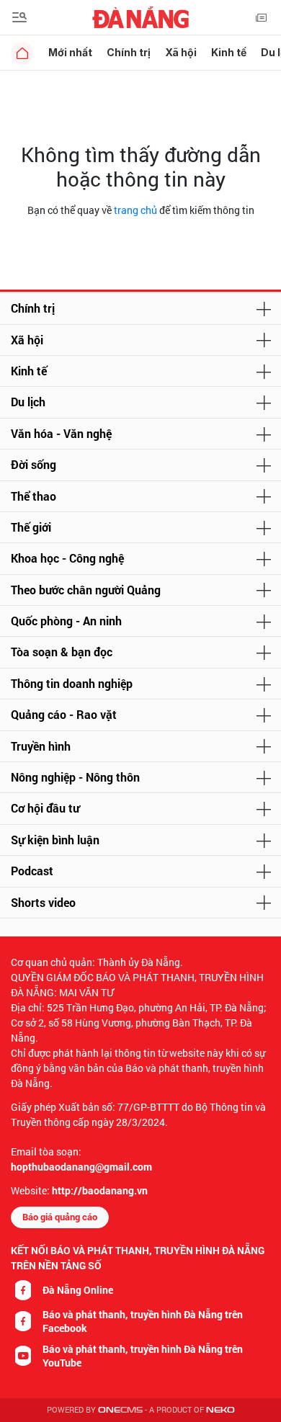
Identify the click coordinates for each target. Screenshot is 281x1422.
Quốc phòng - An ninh (66, 620)
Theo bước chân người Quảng (86, 589)
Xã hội (181, 52)
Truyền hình (41, 746)
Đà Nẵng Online (78, 1290)
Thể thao (33, 496)
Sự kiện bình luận (55, 839)
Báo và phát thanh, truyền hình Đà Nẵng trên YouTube (143, 1355)
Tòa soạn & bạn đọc (61, 651)
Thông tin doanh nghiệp (72, 683)
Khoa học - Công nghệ (67, 557)
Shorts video (43, 902)
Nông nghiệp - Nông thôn (75, 776)
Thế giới (31, 527)
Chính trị (129, 52)
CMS (120, 1410)
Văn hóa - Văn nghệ (61, 433)
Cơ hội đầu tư (45, 807)
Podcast (32, 870)
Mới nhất (70, 52)
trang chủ (135, 210)
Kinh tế (228, 52)
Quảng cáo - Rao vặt (64, 714)
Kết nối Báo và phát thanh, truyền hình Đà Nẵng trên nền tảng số (137, 1257)
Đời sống (33, 464)
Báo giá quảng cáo (59, 1216)
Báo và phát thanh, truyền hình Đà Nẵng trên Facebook (143, 1321)
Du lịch (28, 401)
